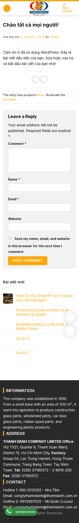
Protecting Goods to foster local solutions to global (42, 312)
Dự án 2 (22, 353)
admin (54, 37)
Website (14, 219)
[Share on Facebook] (35, 79)
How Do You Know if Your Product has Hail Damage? (44, 297)
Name (14, 179)
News (41, 95)
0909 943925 (67, 9)
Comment (17, 144)
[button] (7, 8)
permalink (9, 99)
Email (13, 199)
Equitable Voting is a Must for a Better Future (41, 326)
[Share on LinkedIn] (43, 79)
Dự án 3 (22, 338)
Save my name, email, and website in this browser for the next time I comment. (39, 245)
